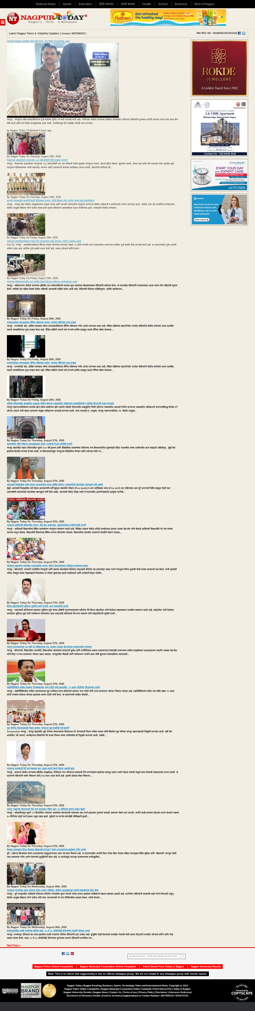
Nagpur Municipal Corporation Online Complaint (108, 966)
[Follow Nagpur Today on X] (67, 953)
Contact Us (116, 992)
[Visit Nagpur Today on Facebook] (239, 33)
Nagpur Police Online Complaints (53, 966)
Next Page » (14, 945)
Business (181, 4)
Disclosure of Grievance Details (83, 995)
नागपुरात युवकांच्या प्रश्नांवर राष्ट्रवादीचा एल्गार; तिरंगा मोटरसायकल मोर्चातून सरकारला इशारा (47, 565)
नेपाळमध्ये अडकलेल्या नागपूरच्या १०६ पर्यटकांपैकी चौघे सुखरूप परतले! (37, 160)
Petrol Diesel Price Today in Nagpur (163, 966)
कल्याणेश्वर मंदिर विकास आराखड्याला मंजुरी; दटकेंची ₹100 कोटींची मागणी (39, 444)
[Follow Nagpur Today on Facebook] (63, 953)
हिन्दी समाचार (106, 4)
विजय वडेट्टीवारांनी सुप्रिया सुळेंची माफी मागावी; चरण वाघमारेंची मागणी (37, 606)
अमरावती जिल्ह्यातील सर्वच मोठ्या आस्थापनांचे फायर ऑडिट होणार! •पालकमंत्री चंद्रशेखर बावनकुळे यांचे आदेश (55, 484)
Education (85, 4)
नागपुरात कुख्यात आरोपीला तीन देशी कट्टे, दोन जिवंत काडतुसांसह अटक (38, 41)
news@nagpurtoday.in (127, 995)
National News (45, 4)
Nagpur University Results (206, 966)
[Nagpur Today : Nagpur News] (47, 18)
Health (146, 4)
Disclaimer (162, 992)
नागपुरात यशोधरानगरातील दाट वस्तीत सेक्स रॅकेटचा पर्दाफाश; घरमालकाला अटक (42, 281)
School (163, 4)
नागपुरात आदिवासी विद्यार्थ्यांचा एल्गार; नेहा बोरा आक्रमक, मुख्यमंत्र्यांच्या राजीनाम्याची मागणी (46, 525)
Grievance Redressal (180, 992)
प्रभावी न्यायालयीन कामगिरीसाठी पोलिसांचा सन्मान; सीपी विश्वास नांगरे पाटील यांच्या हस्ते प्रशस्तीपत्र (50, 200)
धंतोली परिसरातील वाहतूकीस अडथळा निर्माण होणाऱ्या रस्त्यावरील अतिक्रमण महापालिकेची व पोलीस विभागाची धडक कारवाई (60, 403)
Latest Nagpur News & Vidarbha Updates (34, 33)
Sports (67, 4)
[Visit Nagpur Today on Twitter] (243, 33)
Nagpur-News (100, 992)
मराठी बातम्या (128, 4)
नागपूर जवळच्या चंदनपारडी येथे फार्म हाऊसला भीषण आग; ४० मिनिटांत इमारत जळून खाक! (46, 809)
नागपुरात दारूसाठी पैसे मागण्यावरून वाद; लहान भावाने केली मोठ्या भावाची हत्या (40, 768)
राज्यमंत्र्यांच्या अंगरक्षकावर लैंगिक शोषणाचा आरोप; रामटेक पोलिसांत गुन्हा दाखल (41, 322)
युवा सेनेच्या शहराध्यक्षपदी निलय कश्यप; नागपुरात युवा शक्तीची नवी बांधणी (38, 728)
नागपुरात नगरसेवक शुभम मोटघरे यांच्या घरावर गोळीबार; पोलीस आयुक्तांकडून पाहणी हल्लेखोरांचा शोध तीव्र (53, 890)
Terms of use (130, 992)
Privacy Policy (146, 992)
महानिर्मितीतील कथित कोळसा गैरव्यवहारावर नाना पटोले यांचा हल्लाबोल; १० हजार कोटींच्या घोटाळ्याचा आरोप (53, 687)
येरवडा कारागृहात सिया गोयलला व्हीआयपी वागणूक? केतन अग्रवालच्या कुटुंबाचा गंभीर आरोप (46, 849)
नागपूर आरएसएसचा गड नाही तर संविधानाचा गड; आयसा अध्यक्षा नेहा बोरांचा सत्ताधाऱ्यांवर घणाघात (49, 646)
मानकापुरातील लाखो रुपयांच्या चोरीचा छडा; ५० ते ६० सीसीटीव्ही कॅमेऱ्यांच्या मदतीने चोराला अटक (48, 930)
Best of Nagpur (204, 4)
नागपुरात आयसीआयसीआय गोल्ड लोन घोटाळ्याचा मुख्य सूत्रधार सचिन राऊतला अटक (44, 241)
